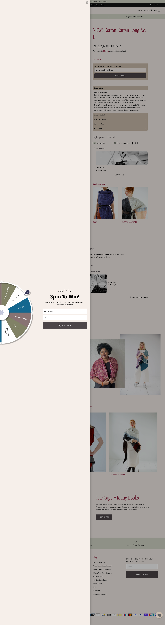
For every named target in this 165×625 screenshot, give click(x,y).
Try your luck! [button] (65, 325)
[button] (159, 615)
